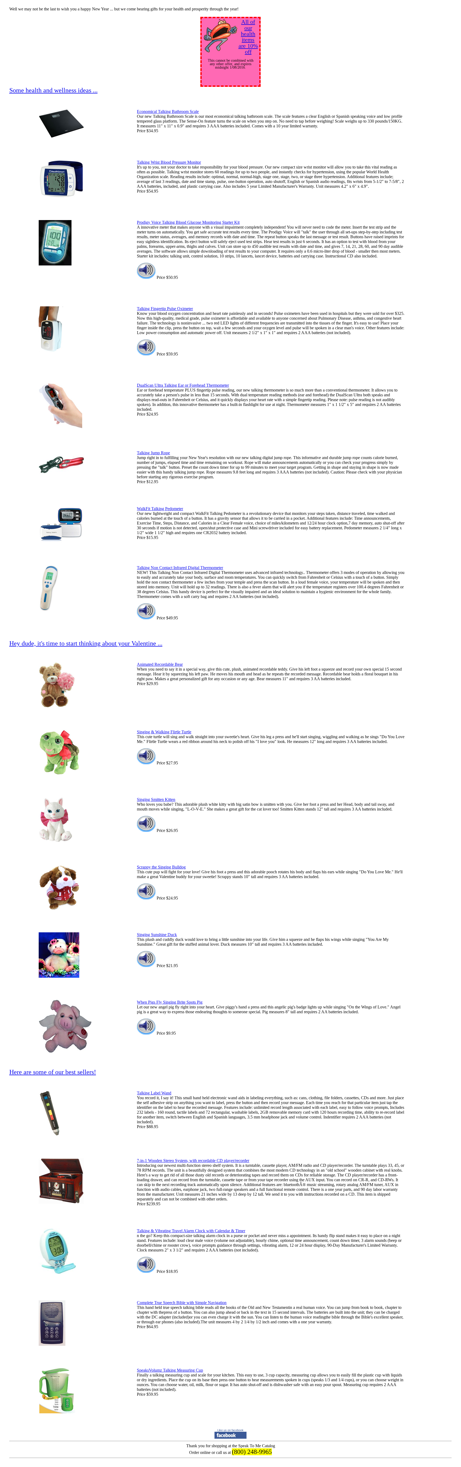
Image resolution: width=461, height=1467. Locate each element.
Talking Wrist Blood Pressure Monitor (169, 162)
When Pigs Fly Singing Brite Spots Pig (169, 1002)
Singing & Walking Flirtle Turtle (164, 732)
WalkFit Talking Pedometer (160, 508)
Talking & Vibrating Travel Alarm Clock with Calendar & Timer (191, 1231)
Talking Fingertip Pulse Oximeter (165, 308)
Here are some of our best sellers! (52, 1072)
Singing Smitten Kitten (156, 799)
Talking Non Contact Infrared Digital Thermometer (180, 567)
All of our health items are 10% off (248, 36)
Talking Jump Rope (153, 453)
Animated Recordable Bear (160, 664)
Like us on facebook (230, 1430)
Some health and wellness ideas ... (53, 90)
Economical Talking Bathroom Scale (168, 111)
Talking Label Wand (154, 1093)
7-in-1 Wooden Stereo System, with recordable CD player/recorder (193, 1160)
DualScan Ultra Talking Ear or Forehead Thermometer (183, 385)
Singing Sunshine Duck (157, 934)
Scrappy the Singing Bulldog (161, 867)
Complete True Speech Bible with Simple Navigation (181, 1302)
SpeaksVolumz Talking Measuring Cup (170, 1370)
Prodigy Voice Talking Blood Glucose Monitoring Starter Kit (188, 222)
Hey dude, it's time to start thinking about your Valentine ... (85, 643)
